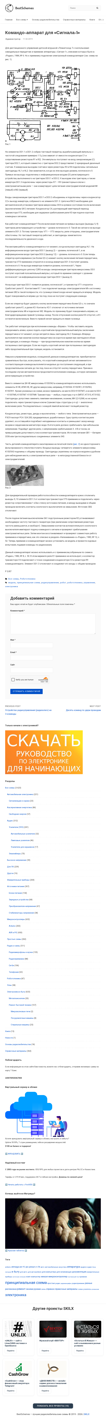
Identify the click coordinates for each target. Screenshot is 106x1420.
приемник (83, 1277)
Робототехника (27, 579)
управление (89, 583)
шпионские (95, 1289)
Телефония (14, 972)
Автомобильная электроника (20, 794)
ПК (39, 1267)
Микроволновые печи (20, 1011)
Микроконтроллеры (16, 919)
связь (43, 1289)
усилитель (87, 1289)
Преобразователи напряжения (22, 906)
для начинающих (64, 1272)
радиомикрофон (66, 1283)
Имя (13, 640)
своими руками (33, 1289)
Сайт (12, 665)
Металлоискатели (17, 998)
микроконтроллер (57, 1276)
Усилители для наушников (22, 847)
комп (28, 1277)
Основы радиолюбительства (45, 20)
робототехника (74, 583)
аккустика (63, 1267)
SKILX (86, 1414)
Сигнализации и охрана (19, 801)
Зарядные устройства (19, 900)
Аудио (10, 821)
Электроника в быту (16, 992)
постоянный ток (73, 1277)
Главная (9, 20)
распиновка (11, 1289)
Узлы (9, 985)
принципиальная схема (28, 583)
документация (79, 1272)
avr (20, 1267)
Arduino (12, 926)
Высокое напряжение (16, 860)
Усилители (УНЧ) (16, 827)
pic (27, 1267)
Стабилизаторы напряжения (21, 913)
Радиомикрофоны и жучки (21, 952)
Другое (10, 873)
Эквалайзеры (15, 854)
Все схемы (21, 20)
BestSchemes (24, 8)
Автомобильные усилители (23, 834)
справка (50, 1289)
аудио (89, 1267)
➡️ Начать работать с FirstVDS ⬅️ (20, 1185)
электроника (11, 586)
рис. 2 (76, 444)
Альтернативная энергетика (19, 807)
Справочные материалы (74, 20)
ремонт (21, 1288)
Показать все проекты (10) (53, 1406)
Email (13, 652)
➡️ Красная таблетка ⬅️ (16, 1251)
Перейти (10, 1351)
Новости (9, 1038)
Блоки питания (15, 893)
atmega (15, 1267)
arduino (8, 1267)
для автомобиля (34, 1272)
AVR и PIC (13, 933)
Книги (92, 20)
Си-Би (11, 965)
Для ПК (10, 867)
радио (57, 1283)
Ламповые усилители (20, 840)
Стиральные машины (20, 1025)
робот (63, 583)
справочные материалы (66, 1289)
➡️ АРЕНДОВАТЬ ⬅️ (14, 1154)
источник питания (19, 1277)
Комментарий (17, 611)
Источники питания (15, 886)
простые (51, 1283)
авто (42, 1267)
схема (80, 1289)
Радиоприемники (16, 959)
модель (12, 583)
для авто (23, 1272)
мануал (44, 1276)
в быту (15, 1271)
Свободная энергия (17, 814)
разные (88, 1283)
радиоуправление (50, 583)
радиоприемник (78, 1283)
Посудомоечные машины (22, 1018)
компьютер (35, 1277)
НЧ (36, 1267)
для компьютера (49, 1272)
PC (24, 1267)
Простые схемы (14, 939)
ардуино (84, 1267)
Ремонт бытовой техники (20, 1005)
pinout (32, 1267)
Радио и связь (13, 946)
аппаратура (73, 1266)
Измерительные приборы (18, 880)
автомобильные (51, 1267)
